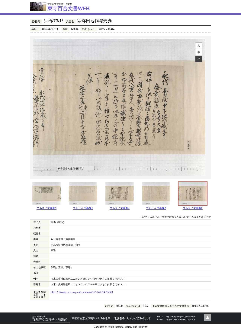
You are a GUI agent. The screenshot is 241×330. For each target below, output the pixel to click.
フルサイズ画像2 (193, 208)
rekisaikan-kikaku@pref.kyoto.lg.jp (180, 319)
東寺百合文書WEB (68, 7)
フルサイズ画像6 (46, 208)
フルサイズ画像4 (120, 208)
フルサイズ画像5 (83, 208)
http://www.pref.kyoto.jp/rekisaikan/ (181, 317)
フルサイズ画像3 (156, 208)
